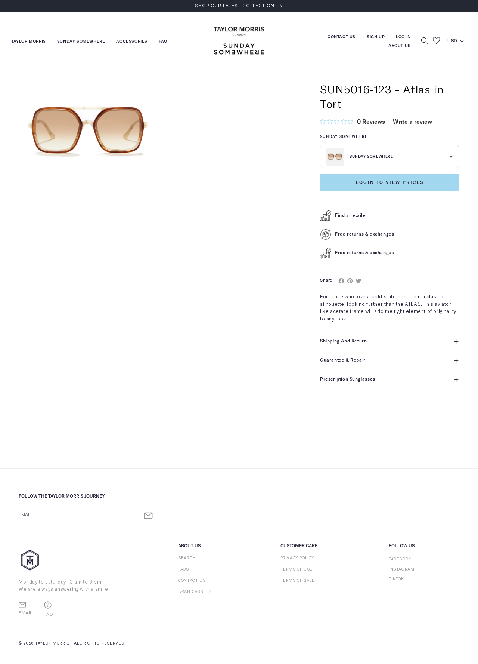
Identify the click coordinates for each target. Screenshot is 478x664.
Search (187, 558)
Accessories (132, 42)
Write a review (412, 122)
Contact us (342, 37)
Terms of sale (297, 580)
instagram (401, 569)
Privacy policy (297, 558)
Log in (403, 37)
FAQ (163, 42)
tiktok (396, 579)
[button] (424, 41)
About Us (399, 46)
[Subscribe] (148, 516)
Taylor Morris (28, 42)
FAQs (183, 569)
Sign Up (376, 37)
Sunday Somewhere (81, 42)
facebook (400, 559)
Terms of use (296, 569)
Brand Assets (194, 592)
